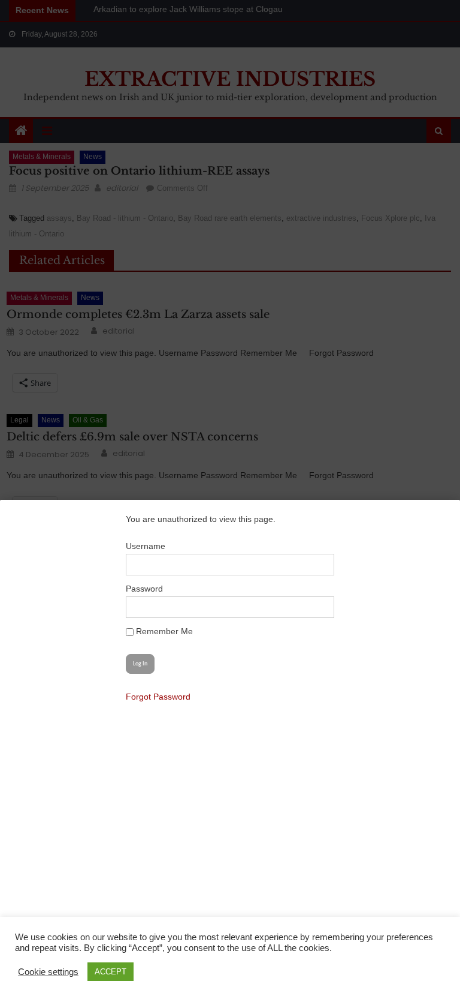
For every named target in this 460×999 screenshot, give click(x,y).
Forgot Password (158, 696)
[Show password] (318, 607)
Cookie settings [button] (48, 972)
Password (144, 588)
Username (145, 546)
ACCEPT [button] (110, 971)
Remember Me (163, 631)
